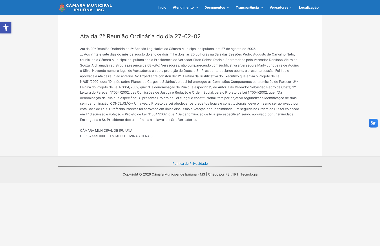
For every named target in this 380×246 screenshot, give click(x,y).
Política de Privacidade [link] (190, 163)
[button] (196, 7)
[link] (5, 27)
